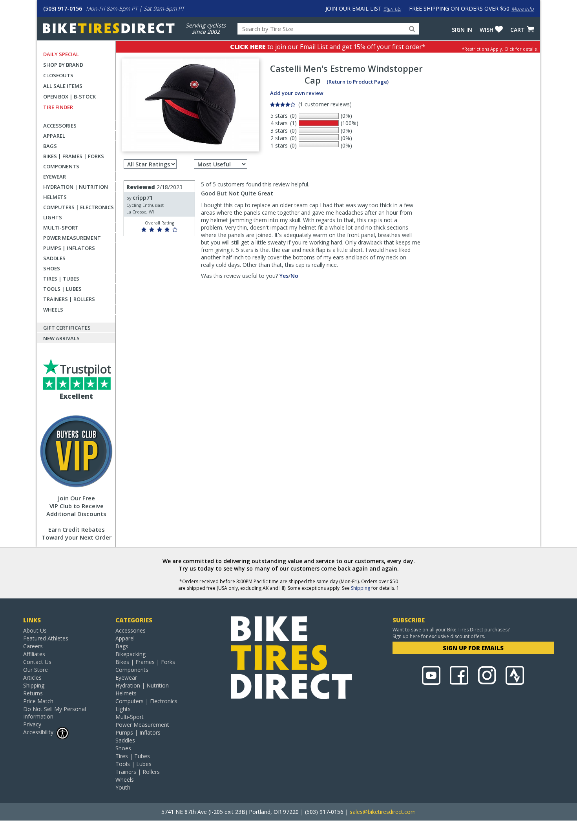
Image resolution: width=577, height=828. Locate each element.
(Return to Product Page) (358, 81)
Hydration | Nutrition (75, 186)
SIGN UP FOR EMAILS (473, 648)
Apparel (54, 135)
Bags (50, 146)
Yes (283, 275)
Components (61, 166)
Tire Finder (58, 107)
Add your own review (296, 93)
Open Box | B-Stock (69, 96)
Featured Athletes (45, 638)
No (294, 275)
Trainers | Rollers (69, 299)
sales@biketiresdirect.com (383, 811)
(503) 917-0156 (62, 8)
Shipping (360, 588)
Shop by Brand (63, 64)
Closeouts (58, 75)
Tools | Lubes (62, 288)
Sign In (462, 29)
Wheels (53, 309)
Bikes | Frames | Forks (73, 156)
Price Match (38, 701)
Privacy (32, 724)
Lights (52, 217)
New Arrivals (61, 338)
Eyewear (54, 176)
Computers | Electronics (78, 207)
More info (522, 8)
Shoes (51, 268)
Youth (122, 787)
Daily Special (61, 54)
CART (517, 29)
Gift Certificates (67, 327)
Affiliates (34, 654)
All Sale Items (62, 85)
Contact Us (37, 662)
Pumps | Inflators (69, 248)
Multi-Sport (61, 227)
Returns (33, 693)
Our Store (35, 669)
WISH (486, 29)
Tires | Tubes (61, 278)
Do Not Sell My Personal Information (54, 712)
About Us (35, 630)
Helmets (55, 197)
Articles (32, 677)
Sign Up (392, 8)
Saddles (54, 258)
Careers (33, 646)
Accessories (60, 125)
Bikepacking (130, 654)
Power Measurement (72, 237)
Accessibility (38, 732)
